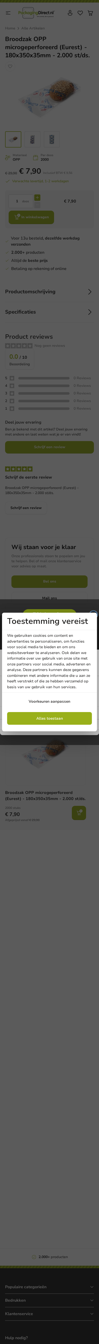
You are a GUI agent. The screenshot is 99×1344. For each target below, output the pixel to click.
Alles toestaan (49, 718)
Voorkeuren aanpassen (49, 701)
